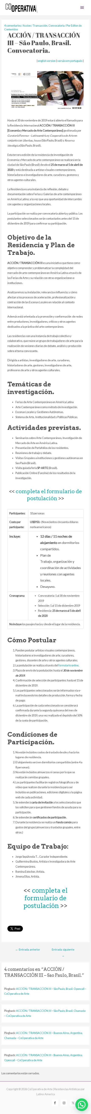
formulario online (68, 665)
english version (47, 60)
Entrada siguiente (63, 950)
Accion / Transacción (35, 25)
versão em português (69, 60)
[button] (81, 1104)
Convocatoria (56, 25)
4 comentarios (12, 25)
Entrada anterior (27, 949)
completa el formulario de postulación (45, 898)
